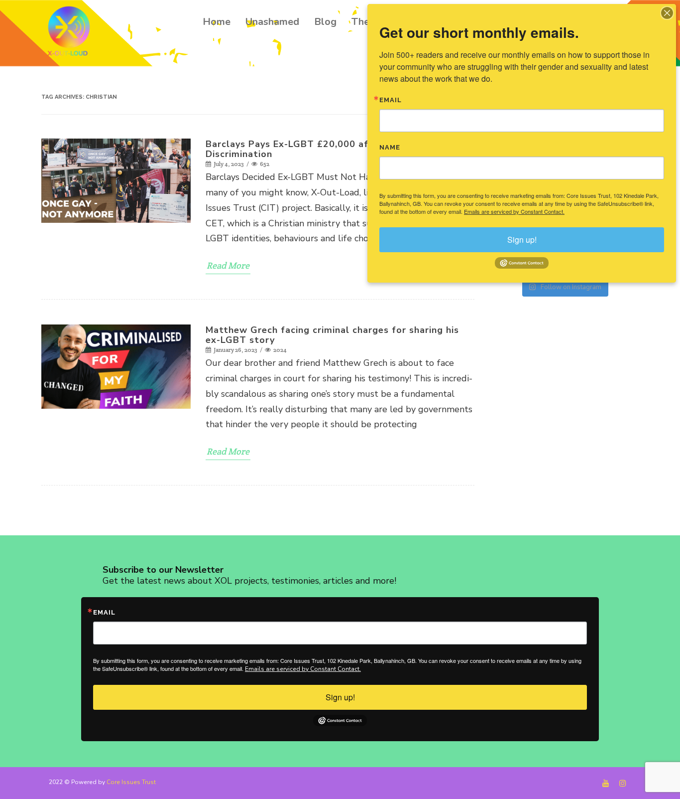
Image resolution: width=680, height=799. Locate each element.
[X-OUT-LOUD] (71, 32)
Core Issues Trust (131, 782)
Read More (228, 265)
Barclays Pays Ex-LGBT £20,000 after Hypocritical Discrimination (324, 149)
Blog (325, 21)
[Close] (667, 13)
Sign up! (340, 697)
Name (389, 147)
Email (104, 612)
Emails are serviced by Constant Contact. (303, 669)
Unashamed (272, 21)
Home (216, 21)
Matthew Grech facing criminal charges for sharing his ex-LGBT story (332, 335)
